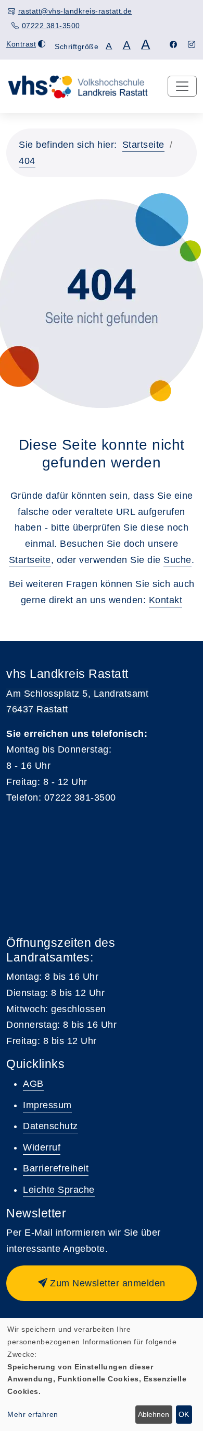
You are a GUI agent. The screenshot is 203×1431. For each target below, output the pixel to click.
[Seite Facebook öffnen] (173, 44)
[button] (101, 1283)
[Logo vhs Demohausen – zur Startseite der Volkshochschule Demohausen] (77, 85)
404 (27, 161)
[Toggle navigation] (182, 86)
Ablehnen (153, 1414)
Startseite (143, 144)
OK (184, 1414)
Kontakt (166, 600)
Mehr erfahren (32, 1414)
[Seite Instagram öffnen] (191, 44)
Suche (177, 560)
